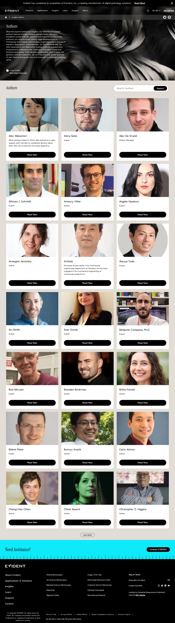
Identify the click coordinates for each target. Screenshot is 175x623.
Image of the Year (95, 575)
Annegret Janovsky (20, 261)
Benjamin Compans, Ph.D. (134, 329)
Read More (139, 3)
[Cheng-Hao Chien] (32, 488)
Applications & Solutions (18, 580)
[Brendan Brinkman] (87, 368)
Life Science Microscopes (56, 580)
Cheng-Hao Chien (19, 509)
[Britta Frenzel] (143, 368)
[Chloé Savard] (87, 488)
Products (29, 10)
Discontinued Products (96, 595)
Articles (68, 261)
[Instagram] (159, 586)
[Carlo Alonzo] (143, 428)
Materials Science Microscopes (58, 585)
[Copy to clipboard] (164, 17)
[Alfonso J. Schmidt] (32, 180)
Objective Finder (52, 595)
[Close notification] (172, 3)
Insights (55, 10)
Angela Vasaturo (129, 201)
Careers (9, 603)
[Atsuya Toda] (143, 240)
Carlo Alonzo (127, 449)
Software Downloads (96, 590)
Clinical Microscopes (54, 575)
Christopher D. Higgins (133, 509)
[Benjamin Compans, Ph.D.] (143, 308)
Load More (87, 535)
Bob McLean (16, 389)
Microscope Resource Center (99, 580)
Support (75, 10)
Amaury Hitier (72, 201)
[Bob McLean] (32, 368)
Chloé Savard (72, 509)
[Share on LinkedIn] (169, 17)
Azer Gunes (71, 329)
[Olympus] (169, 11)
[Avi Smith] (32, 308)
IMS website (140, 595)
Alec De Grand (128, 136)
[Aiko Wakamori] (32, 114)
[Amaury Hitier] (87, 180)
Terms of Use (51, 614)
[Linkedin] (165, 586)
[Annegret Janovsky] (32, 240)
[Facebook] (162, 586)
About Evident (12, 575)
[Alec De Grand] (143, 114)
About (85, 10)
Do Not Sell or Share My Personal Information (63, 619)
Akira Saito (70, 136)
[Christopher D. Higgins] (143, 488)
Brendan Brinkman (75, 389)
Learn (65, 10)
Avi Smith (14, 329)
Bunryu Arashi (72, 449)
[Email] (169, 580)
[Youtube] (169, 586)
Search (160, 88)
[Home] (6, 17)
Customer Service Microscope (100, 585)
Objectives (50, 590)
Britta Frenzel (127, 389)
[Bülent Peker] (32, 428)
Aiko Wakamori (18, 136)
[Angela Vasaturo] (143, 180)
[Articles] (87, 240)
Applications (42, 10)
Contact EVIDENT (158, 549)
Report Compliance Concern (103, 614)
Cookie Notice (82, 614)
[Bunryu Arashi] (87, 428)
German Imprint (124, 614)
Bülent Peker (16, 449)
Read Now (32, 154)
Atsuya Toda (126, 261)
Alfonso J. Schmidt (20, 201)
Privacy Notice (66, 614)
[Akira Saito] (87, 114)
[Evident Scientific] (12, 10)
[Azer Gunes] (87, 308)
